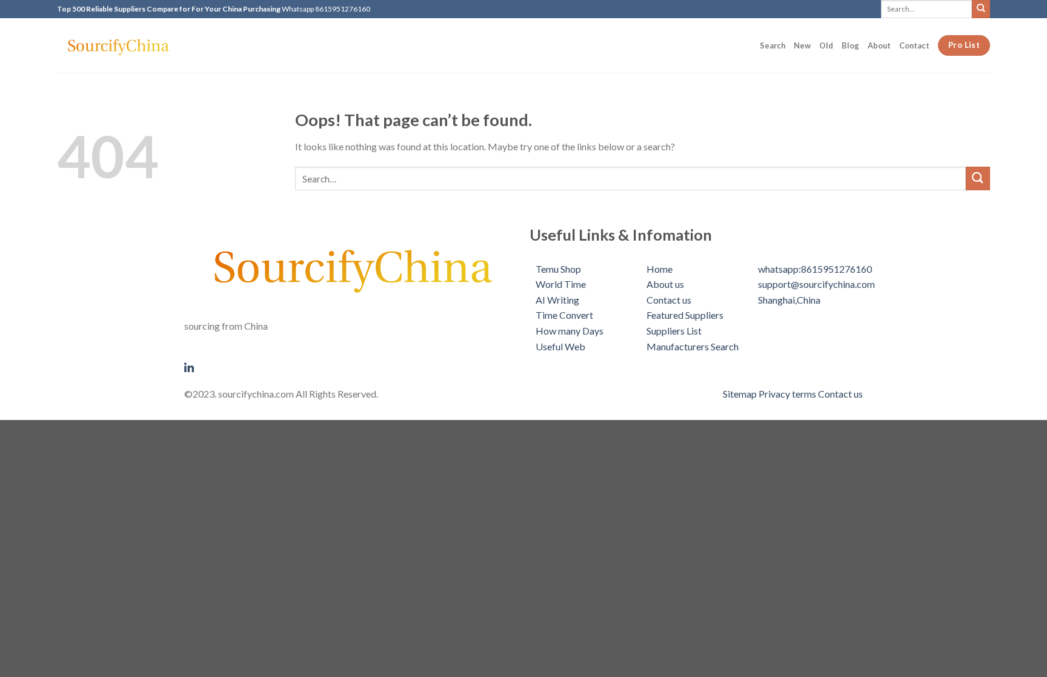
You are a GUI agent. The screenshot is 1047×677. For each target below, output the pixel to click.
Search (772, 45)
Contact (914, 45)
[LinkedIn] (350, 366)
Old (826, 45)
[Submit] (981, 9)
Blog (850, 45)
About (879, 45)
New (802, 45)
